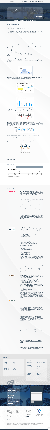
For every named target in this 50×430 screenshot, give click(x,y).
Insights (30, 1)
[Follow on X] (28, 416)
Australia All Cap (9, 410)
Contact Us (10, 403)
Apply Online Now (39, 16)
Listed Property (9, 415)
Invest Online (17, 412)
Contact (36, 1)
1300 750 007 (40, 1)
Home (22, 1)
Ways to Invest (34, 20)
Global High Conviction (9, 413)
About (33, 1)
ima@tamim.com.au (28, 414)
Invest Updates (16, 20)
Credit (7, 414)
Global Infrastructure (9, 412)
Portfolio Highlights (28, 20)
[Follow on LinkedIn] (27, 416)
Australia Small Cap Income (10, 411)
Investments (25, 1)
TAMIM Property (9, 416)
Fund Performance (21, 20)
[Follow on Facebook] (26, 416)
